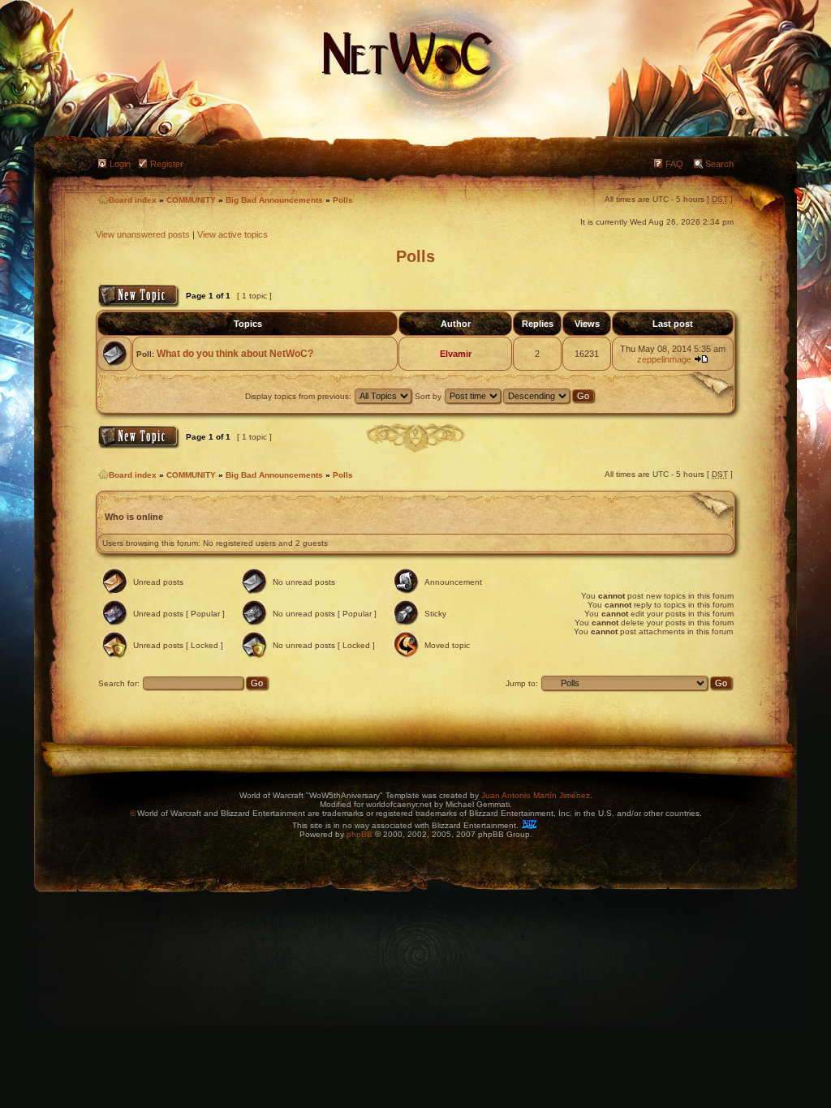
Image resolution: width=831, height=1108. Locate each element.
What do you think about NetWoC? (235, 353)
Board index (133, 199)
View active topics (232, 234)
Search (719, 164)
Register (166, 164)
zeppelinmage (664, 359)
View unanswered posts (143, 234)
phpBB (359, 834)
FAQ (674, 164)
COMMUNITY (191, 199)
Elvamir (455, 354)
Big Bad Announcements (274, 199)
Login (120, 164)
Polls (343, 199)
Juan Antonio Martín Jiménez (535, 795)
